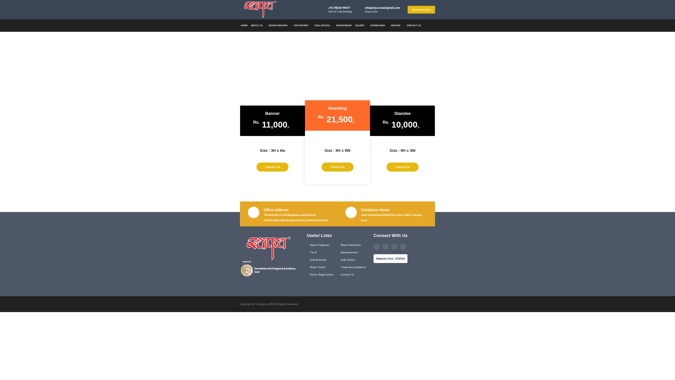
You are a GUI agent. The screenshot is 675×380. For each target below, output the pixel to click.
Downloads (377, 25)
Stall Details (322, 25)
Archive (395, 25)
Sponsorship (344, 25)
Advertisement (349, 252)
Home (244, 25)
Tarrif (313, 252)
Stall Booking (318, 259)
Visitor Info (301, 25)
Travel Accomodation (353, 267)
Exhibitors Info (278, 25)
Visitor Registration (321, 274)
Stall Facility (348, 259)
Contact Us (413, 25)
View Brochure (421, 9)
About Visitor (318, 267)
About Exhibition (351, 244)
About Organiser (320, 244)
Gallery (359, 25)
